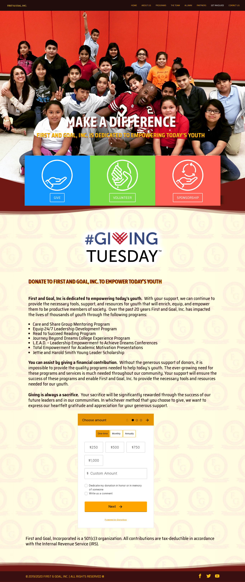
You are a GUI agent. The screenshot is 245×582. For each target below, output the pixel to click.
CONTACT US (234, 5)
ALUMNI (188, 5)
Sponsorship (188, 197)
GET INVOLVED (217, 5)
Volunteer (122, 197)
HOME (134, 5)
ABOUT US (146, 5)
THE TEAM (175, 5)
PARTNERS (201, 5)
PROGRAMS (161, 5)
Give (57, 197)
